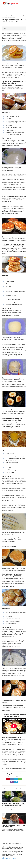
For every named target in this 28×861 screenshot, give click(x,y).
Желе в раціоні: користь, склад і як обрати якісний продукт (13, 809)
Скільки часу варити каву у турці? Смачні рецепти (14, 831)
